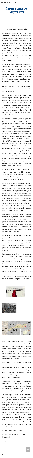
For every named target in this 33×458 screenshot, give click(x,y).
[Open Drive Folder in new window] (28, 449)
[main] (16, 10)
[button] (2, 2)
